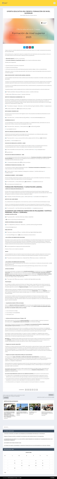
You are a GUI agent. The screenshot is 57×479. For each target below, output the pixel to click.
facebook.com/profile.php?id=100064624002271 (16, 219)
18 (21, 465)
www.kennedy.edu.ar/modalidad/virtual (13, 184)
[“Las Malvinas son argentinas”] (34, 407)
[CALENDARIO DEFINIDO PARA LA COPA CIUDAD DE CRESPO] (22, 407)
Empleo (31, 15)
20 (35, 465)
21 (42, 465)
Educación (28, 15)
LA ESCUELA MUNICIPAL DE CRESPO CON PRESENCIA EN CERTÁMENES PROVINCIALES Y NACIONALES (24, 433)
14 (42, 463)
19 (29, 465)
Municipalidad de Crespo (13, 477)
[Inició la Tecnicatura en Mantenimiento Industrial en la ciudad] (47, 407)
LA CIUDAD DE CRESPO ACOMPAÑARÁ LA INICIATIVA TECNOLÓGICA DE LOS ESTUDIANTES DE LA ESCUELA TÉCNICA (27, 445)
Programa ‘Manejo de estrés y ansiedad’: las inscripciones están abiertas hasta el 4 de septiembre (24, 436)
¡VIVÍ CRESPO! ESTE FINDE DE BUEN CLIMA (12, 442)
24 (14, 468)
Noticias (35, 15)
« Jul (5, 472)
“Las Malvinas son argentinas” (33, 412)
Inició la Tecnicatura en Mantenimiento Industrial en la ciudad (47, 412)
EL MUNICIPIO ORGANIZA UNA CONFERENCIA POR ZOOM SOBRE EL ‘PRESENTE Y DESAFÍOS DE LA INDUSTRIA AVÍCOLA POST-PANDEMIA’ (9, 414)
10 (14, 463)
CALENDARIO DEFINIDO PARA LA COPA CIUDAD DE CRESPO (22, 412)
